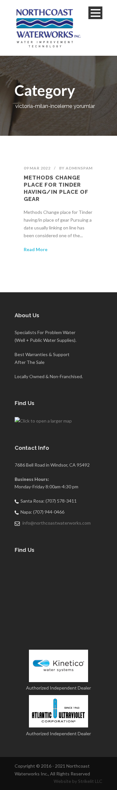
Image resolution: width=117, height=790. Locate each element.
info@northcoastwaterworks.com (56, 523)
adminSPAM (79, 168)
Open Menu (95, 12)
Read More (35, 249)
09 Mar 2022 (37, 168)
